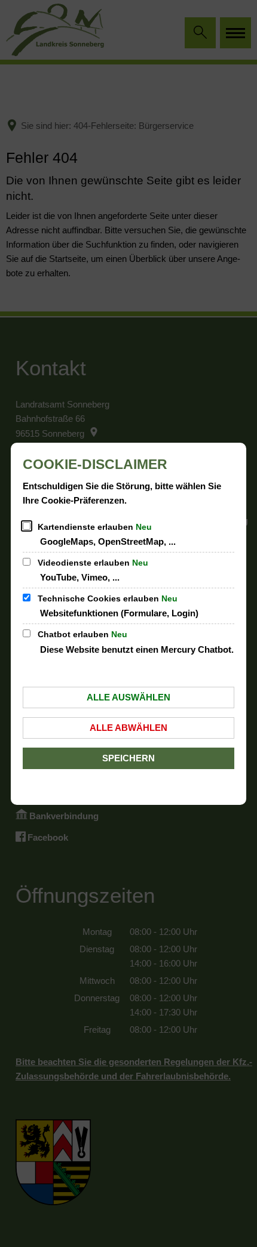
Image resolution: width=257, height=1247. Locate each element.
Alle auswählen (128, 697)
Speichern (128, 758)
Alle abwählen (128, 728)
